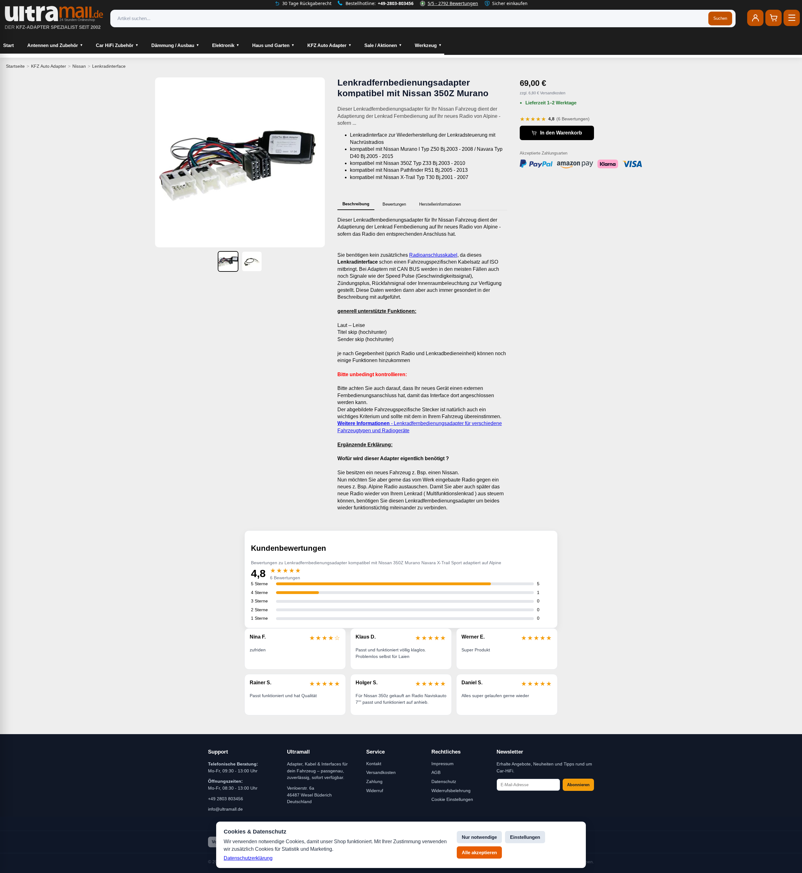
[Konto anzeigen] (755, 18)
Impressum (442, 763)
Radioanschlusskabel (433, 255)
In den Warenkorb (561, 132)
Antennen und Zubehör (52, 45)
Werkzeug (426, 45)
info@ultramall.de (225, 809)
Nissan (79, 66)
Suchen (720, 18)
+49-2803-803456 (396, 3)
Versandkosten (381, 772)
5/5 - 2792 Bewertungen (453, 3)
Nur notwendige (479, 837)
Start (8, 45)
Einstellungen (525, 837)
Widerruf (374, 790)
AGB (435, 772)
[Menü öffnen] (792, 18)
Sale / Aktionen (380, 45)
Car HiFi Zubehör (114, 45)
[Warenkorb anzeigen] (773, 18)
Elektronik (223, 45)
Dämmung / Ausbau (172, 45)
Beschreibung (355, 204)
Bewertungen (394, 204)
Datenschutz (443, 781)
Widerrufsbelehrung (451, 790)
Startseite (15, 66)
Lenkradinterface (109, 66)
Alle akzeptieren (479, 852)
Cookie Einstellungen (452, 799)
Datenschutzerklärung (248, 858)
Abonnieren (578, 784)
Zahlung (374, 781)
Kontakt (373, 763)
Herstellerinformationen (440, 204)
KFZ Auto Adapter (326, 45)
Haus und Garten (270, 45)
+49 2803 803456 (225, 798)
